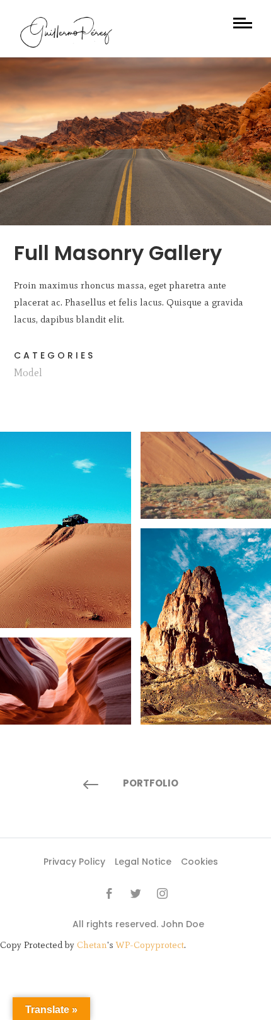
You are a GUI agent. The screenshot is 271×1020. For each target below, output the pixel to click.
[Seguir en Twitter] (135, 893)
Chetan (92, 945)
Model (28, 373)
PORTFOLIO (150, 783)
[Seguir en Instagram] (162, 893)
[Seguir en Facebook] (109, 893)
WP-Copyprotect (150, 945)
